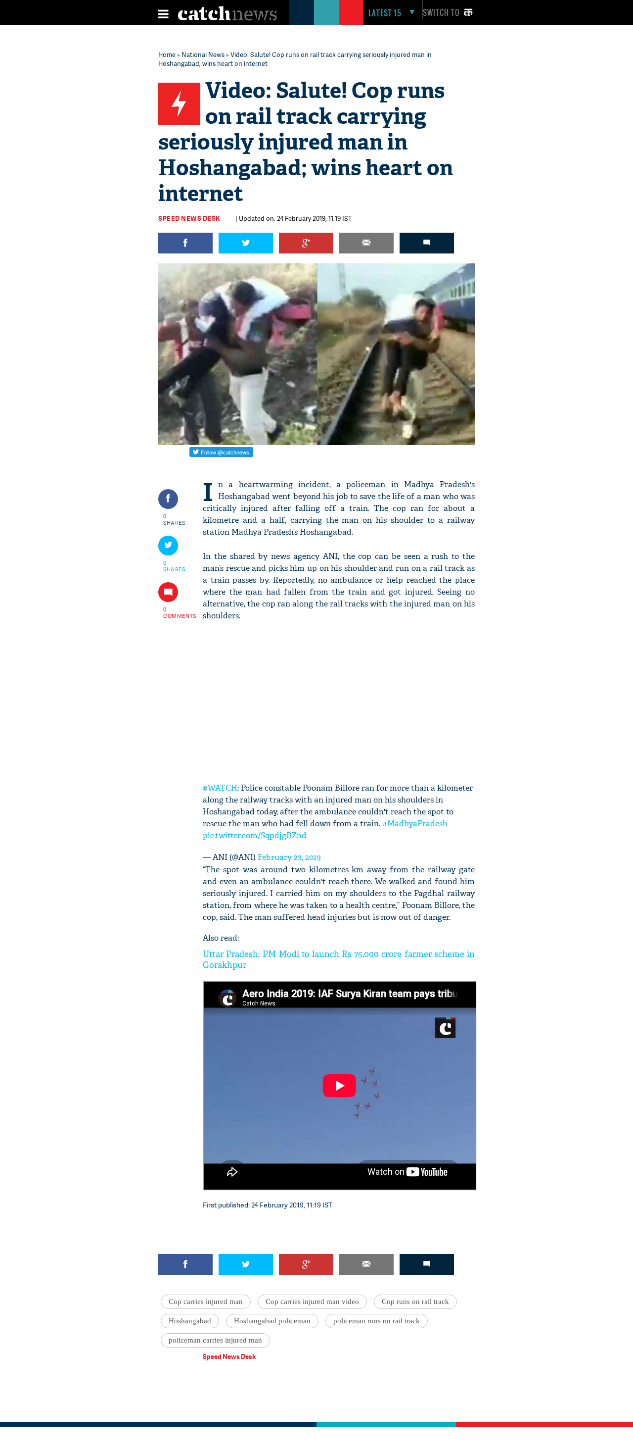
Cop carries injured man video (312, 1301)
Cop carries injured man (206, 1301)
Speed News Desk (189, 218)
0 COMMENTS (174, 612)
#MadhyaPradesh (415, 823)
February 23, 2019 (289, 857)
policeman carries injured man (215, 1340)
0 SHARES (174, 519)
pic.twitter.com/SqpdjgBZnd (255, 835)
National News (203, 54)
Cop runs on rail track (415, 1301)
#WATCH (220, 788)
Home (167, 54)
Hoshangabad (190, 1321)
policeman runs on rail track (376, 1321)
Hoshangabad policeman (272, 1321)
